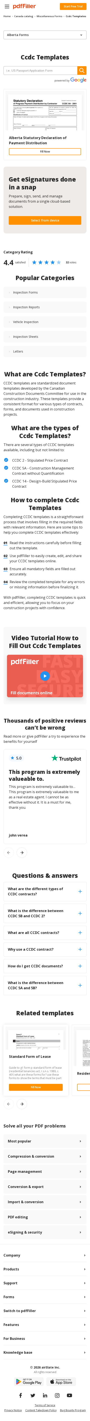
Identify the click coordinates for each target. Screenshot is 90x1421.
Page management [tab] (25, 1171)
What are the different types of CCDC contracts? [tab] (35, 891)
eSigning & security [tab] (25, 1232)
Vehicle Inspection (25, 322)
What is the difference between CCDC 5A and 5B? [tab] (35, 985)
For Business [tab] (14, 1338)
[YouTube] (69, 1395)
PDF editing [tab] (18, 1217)
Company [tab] (11, 1255)
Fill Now (45, 151)
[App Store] (61, 1381)
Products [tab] (11, 1269)
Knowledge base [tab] (17, 1352)
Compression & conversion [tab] (31, 1156)
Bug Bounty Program (73, 1410)
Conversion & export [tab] (26, 1186)
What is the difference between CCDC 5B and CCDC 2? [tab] (35, 913)
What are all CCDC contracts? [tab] (33, 932)
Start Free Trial (73, 6)
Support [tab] (10, 1283)
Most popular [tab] (19, 1141)
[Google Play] (29, 1381)
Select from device (45, 220)
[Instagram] (57, 1395)
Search (82, 70)
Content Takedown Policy (41, 1410)
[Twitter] (33, 1395)
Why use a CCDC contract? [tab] (31, 949)
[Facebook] (20, 1395)
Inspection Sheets (25, 337)
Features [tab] (11, 1324)
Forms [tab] (8, 1297)
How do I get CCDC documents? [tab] (35, 966)
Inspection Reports (26, 307)
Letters (18, 351)
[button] (6, 6)
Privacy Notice (13, 1410)
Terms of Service (45, 1405)
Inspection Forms (25, 292)
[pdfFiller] (24, 6)
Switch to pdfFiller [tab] (19, 1310)
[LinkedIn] (45, 1395)
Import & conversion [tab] (25, 1201)
